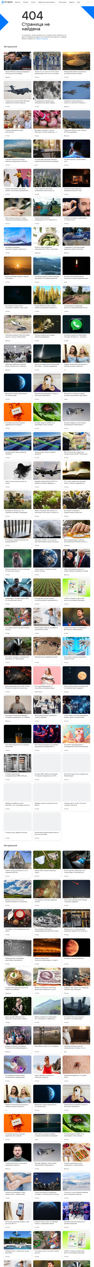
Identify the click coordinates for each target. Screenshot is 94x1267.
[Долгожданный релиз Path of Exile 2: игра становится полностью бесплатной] (17, 680)
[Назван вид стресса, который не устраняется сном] (47, 621)
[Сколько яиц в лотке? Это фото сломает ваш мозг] (76, 797)
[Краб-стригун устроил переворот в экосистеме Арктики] (17, 885)
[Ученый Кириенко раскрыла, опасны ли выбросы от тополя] (17, 914)
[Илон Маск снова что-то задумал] (47, 1186)
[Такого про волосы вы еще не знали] (17, 475)
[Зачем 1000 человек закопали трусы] (47, 1010)
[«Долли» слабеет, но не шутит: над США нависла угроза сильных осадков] (47, 533)
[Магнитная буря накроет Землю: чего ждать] (17, 270)
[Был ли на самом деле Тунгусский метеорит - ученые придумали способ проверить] (47, 358)
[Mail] (2, 2)
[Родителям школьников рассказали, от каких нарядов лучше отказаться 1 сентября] (17, 972)
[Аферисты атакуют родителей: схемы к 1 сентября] (47, 855)
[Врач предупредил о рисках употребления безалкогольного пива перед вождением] (76, 533)
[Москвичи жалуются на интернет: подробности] (47, 885)
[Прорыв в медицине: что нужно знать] (76, 1215)
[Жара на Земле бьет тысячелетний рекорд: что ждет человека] (47, 1098)
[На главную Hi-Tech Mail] (8, 2)
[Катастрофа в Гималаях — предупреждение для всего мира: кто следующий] (47, 1069)
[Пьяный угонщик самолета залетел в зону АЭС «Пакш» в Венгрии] (76, 94)
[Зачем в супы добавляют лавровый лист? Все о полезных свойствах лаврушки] (47, 241)
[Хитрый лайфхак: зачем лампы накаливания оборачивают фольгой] (76, 416)
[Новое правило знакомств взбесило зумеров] (47, 1215)
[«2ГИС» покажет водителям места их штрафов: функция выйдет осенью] (76, 592)
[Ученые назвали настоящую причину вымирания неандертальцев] (47, 329)
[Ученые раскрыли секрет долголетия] (17, 124)
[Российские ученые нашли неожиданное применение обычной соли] (17, 1215)
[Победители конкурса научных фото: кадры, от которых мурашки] (76, 972)
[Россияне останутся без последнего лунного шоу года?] (17, 299)
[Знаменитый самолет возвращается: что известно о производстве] (47, 212)
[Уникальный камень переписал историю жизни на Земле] (76, 65)
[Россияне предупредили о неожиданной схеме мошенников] (76, 738)
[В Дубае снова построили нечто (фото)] (47, 797)
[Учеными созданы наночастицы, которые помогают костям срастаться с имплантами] (76, 855)
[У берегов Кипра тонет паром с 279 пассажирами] (76, 124)
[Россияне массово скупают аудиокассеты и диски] (17, 416)
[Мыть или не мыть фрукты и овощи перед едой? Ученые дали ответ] (76, 446)
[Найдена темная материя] (76, 914)
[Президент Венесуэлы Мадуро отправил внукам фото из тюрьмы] (17, 709)
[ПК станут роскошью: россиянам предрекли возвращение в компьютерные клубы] (47, 738)
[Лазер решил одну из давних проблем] (17, 446)
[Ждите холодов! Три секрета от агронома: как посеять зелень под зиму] (47, 504)
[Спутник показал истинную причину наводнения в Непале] (17, 153)
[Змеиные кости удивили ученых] (47, 650)
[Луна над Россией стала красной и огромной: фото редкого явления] (76, 680)
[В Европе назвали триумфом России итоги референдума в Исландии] (17, 1186)
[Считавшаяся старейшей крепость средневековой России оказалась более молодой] (76, 299)
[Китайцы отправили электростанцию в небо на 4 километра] (17, 241)
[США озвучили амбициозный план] (47, 914)
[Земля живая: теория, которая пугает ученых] (47, 563)
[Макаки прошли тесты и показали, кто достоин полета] (17, 563)
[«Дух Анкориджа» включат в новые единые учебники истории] (76, 563)
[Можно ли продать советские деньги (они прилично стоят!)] (47, 1127)
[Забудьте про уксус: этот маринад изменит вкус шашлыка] (76, 1127)
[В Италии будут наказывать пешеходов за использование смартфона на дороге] (76, 826)
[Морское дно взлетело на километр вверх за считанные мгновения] (17, 1040)
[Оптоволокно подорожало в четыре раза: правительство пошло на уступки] (47, 943)
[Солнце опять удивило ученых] (17, 826)
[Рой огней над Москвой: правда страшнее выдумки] (76, 1040)
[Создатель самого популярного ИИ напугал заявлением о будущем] (76, 621)
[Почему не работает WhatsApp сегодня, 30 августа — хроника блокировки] (76, 329)
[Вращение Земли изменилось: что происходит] (17, 387)
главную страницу (42, 39)
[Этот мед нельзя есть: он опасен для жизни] (17, 738)
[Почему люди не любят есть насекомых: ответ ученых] (47, 416)
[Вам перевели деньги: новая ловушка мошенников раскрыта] (17, 212)
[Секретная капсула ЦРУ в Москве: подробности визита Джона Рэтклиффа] (17, 94)
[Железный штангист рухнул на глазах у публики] (47, 709)
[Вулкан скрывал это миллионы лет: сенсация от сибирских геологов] (47, 1157)
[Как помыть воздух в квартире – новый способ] (76, 650)
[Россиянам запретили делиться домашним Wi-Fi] (17, 533)
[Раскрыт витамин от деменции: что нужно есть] (76, 212)
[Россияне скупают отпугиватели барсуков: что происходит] (17, 650)
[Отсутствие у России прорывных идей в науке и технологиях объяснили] (76, 709)
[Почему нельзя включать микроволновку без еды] (76, 182)
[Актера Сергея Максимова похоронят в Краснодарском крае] (76, 270)
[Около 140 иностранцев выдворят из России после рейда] (17, 65)
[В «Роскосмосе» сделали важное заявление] (17, 943)
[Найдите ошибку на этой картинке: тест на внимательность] (17, 797)
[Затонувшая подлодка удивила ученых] (47, 1040)
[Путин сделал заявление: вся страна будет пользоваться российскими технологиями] (76, 1010)
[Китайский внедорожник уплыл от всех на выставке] (47, 826)
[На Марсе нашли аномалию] (76, 1098)
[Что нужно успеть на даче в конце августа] (17, 621)
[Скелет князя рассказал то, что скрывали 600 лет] (17, 1010)
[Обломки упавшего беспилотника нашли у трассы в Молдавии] (17, 329)
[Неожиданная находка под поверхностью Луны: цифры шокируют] (47, 94)
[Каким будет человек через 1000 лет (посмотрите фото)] (17, 592)
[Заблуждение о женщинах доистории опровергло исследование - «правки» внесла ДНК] (17, 1098)
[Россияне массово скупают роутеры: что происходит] (76, 1157)
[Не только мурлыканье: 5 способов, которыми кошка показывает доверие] (47, 680)
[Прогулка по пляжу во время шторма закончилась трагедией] (76, 387)
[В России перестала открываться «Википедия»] (76, 768)
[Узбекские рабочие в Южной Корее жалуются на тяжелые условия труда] (17, 358)
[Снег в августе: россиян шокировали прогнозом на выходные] (47, 182)
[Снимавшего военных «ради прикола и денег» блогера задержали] (76, 241)
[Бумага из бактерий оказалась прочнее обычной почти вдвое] (17, 855)
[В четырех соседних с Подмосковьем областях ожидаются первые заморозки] (76, 504)
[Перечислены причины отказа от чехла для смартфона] (47, 387)
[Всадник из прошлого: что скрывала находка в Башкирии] (17, 504)
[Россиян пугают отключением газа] (76, 153)
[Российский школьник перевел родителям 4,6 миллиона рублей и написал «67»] (47, 153)
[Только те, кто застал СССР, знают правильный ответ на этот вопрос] (47, 65)
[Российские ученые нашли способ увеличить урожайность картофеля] (47, 592)
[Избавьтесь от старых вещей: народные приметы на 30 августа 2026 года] (76, 1069)
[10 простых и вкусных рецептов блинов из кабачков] (17, 1127)
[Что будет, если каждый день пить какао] (17, 1069)
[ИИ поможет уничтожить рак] (76, 943)
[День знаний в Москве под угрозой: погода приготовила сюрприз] (17, 1157)
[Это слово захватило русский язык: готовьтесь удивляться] (76, 475)
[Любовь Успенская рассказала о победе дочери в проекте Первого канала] (76, 358)
